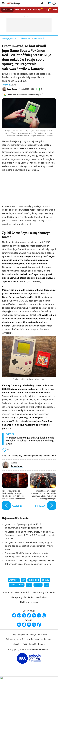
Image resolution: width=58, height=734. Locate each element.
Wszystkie (14, 580)
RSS (46, 585)
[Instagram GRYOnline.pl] (19, 615)
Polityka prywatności (15, 639)
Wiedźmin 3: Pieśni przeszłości (17, 592)
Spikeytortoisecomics (14, 281)
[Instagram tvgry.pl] (29, 625)
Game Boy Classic (11, 213)
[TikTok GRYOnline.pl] (29, 615)
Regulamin (23, 634)
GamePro (35, 281)
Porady (45, 580)
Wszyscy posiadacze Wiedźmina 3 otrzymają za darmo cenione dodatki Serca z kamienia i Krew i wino (29, 546)
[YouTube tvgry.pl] (19, 625)
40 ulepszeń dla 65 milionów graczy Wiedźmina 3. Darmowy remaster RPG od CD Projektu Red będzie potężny (30, 535)
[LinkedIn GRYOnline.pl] (39, 615)
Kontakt (32, 644)
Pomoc (41, 644)
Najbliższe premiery (29, 602)
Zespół (17, 644)
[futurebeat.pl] (9, 85)
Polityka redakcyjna (38, 634)
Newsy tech (39, 38)
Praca (24, 644)
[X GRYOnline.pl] (24, 615)
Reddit (47, 455)
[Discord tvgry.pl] (34, 625)
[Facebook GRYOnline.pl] (14, 615)
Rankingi (37, 9)
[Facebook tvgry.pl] (39, 625)
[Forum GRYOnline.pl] (44, 615)
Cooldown (34, 580)
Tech (29, 585)
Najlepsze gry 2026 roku (44, 592)
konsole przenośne (33, 455)
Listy (47, 9)
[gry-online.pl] (13, 3)
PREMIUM (7, 9)
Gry (29, 9)
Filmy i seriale (16, 585)
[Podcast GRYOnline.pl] (34, 615)
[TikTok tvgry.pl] (24, 625)
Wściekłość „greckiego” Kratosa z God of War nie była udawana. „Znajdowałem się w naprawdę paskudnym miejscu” (43, 491)
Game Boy (27, 148)
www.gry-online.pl (10, 38)
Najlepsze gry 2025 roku (22, 597)
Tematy (38, 585)
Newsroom (20, 9)
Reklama (48, 639)
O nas (13, 634)
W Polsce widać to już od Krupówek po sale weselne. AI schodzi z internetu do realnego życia (30, 440)
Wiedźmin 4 (41, 597)
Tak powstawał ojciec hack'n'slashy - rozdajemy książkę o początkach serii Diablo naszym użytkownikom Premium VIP (15, 491)
